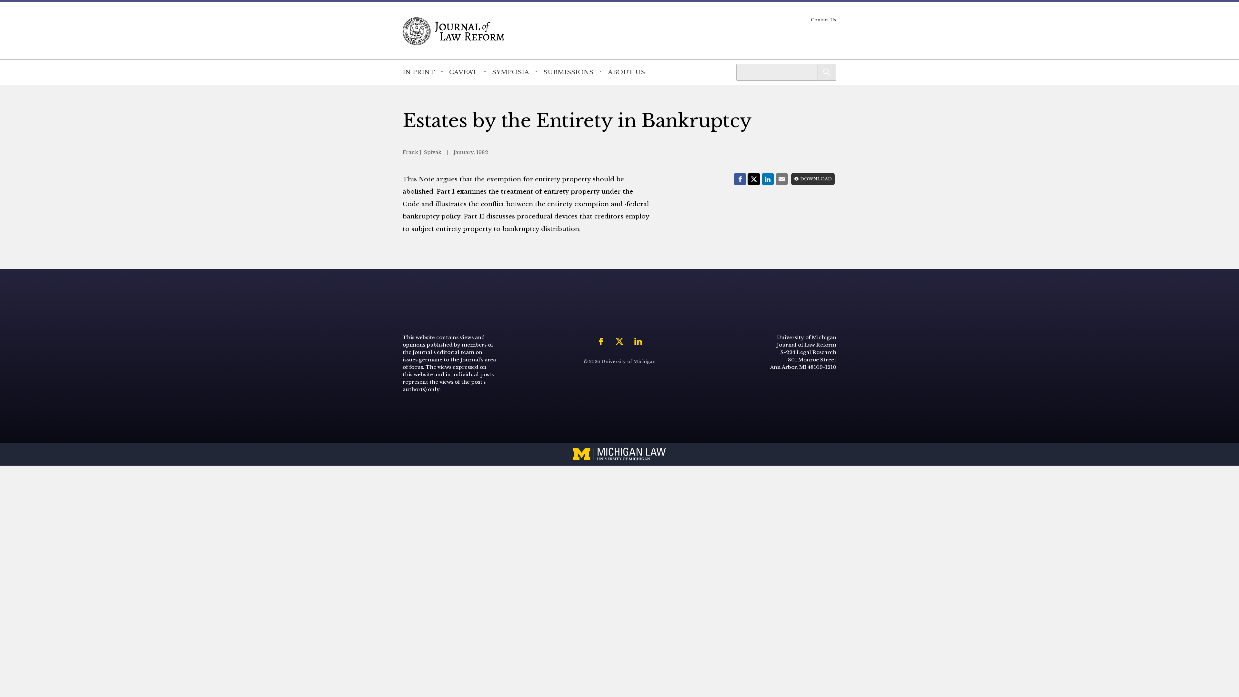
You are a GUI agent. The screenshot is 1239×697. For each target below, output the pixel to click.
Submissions (568, 72)
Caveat (463, 72)
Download (816, 179)
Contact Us (823, 20)
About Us (626, 72)
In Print (419, 72)
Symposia (510, 72)
